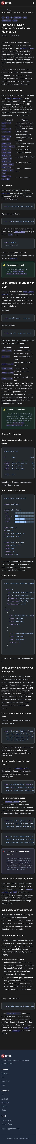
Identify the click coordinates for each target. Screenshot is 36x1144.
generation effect (12, 802)
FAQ (3, 1077)
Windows (5, 1103)
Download (5, 1081)
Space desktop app (14, 98)
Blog (8, 10)
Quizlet (26, 1028)
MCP (7, 17)
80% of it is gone (27, 48)
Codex (25, 17)
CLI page (13, 258)
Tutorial (15, 20)
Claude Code (17, 17)
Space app (5, 193)
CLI (3, 17)
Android (4, 1099)
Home (3, 10)
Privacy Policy (6, 1120)
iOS (2, 1095)
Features (4, 1074)
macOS (4, 1106)
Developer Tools (6, 20)
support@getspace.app (10, 1129)
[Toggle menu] (33, 3)
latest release (19, 232)
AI (11, 17)
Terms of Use (6, 1124)
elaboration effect (22, 768)
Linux (3, 1110)
